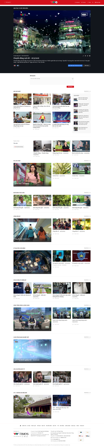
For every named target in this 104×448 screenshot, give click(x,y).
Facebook (78, 2)
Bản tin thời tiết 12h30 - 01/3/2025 (80, 153)
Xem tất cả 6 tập (19, 146)
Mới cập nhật (17, 91)
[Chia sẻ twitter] (87, 56)
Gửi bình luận (70, 86)
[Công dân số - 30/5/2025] (62, 224)
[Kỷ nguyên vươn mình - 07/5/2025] (62, 256)
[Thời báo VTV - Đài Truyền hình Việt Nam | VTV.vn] (21, 434)
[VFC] (81, 432)
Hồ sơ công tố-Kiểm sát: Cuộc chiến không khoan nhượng (62, 295)
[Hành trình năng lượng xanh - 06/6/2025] (32, 319)
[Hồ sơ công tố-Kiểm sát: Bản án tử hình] (22, 288)
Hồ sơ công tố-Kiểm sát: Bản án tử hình (22, 295)
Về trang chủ (8, 2)
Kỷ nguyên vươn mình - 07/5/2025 (61, 263)
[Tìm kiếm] (92, 2)
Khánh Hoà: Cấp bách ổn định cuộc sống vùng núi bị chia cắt (83, 117)
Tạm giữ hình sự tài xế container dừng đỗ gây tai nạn (21, 125)
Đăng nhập (98, 2)
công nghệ (67, 425)
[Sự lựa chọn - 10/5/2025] (81, 168)
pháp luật (33, 425)
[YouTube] (25, 436)
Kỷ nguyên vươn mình (19, 248)
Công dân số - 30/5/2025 (59, 231)
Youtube (84, 2)
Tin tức (15, 143)
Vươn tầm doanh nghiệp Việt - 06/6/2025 (26, 360)
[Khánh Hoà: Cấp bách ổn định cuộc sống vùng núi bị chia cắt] (76, 117)
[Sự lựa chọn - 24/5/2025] (62, 168)
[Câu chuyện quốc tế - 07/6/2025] (22, 377)
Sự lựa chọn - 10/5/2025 (78, 175)
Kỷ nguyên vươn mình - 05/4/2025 (81, 263)
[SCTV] (81, 440)
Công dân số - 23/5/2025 (78, 231)
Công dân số (16, 216)
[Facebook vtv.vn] (22, 436)
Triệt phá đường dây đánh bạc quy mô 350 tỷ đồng (60, 107)
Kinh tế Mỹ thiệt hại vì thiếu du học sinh (83, 128)
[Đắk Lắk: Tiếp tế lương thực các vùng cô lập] (76, 99)
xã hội (28, 425)
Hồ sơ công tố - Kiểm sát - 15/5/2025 (79, 295)
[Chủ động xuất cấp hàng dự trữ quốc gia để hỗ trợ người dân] (76, 111)
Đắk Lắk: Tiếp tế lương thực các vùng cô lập (83, 98)
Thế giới (39, 425)
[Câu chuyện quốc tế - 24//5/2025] (62, 377)
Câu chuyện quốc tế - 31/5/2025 (41, 384)
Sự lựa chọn (16, 160)
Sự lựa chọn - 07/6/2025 (21, 183)
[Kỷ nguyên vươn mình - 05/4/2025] (81, 256)
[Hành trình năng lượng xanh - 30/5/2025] (62, 313)
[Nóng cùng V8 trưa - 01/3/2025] (62, 146)
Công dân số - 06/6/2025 (22, 239)
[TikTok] (27, 436)
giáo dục (73, 425)
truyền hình (49, 425)
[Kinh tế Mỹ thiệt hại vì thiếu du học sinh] (76, 129)
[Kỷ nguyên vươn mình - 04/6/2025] (32, 262)
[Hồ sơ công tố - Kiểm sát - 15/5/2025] (81, 288)
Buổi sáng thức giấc (19, 192)
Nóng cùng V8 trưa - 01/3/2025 (60, 153)
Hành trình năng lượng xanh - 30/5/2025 (60, 321)
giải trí (54, 425)
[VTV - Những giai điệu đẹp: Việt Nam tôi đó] (32, 406)
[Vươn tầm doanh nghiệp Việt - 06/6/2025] (32, 351)
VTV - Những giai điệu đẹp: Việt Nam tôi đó (27, 415)
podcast (82, 425)
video (77, 425)
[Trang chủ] (20, 426)
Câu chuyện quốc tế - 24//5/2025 (61, 384)
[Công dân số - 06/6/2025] (32, 230)
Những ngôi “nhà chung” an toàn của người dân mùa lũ (83, 105)
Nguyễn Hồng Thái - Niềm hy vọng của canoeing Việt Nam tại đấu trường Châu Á (41, 126)
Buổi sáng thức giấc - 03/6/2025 (21, 207)
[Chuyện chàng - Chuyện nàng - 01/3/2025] (42, 146)
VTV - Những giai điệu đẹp (20, 392)
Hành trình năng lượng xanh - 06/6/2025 (26, 328)
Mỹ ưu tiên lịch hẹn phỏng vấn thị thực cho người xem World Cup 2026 (83, 123)
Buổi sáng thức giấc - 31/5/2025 (61, 207)
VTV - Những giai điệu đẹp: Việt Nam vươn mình (61, 408)
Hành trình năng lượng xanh (21, 305)
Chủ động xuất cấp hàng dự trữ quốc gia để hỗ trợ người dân (83, 111)
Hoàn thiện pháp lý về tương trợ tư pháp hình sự (22, 107)
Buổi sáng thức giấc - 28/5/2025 (80, 207)
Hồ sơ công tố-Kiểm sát (19, 280)
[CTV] (81, 436)
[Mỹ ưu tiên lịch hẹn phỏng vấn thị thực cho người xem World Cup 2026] (76, 123)
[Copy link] (83, 56)
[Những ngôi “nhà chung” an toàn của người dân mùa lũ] (76, 105)
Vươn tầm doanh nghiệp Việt (21, 337)
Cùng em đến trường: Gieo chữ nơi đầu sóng (41, 107)
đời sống (62, 425)
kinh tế (43, 425)
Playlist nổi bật (16, 141)
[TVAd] (87, 432)
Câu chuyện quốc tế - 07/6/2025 (21, 384)
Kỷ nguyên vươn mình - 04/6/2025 (24, 271)
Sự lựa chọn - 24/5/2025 (59, 175)
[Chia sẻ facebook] (85, 56)
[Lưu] (90, 56)
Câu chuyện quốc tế (19, 369)
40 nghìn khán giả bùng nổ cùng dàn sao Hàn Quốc (60, 125)
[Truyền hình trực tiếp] (54, 2)
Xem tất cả (86, 91)
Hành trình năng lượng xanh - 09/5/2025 (80, 321)
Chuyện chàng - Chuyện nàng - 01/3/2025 (41, 153)
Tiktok (89, 2)
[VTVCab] (87, 436)
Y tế (58, 425)
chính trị (24, 425)
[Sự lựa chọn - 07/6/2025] (32, 175)
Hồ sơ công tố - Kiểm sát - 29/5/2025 (39, 295)
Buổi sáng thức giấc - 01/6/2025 (41, 207)
